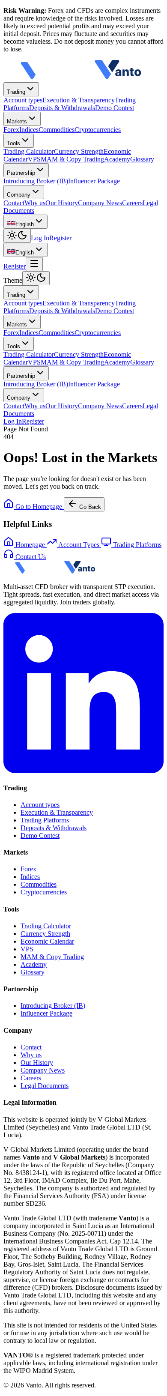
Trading (16, 92)
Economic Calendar (47, 941)
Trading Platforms (45, 820)
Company (18, 194)
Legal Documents (45, 1085)
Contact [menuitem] (13, 202)
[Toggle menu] (34, 264)
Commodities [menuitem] (57, 129)
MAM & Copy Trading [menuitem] (72, 159)
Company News (100, 406)
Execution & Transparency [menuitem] (78, 100)
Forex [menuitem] (11, 129)
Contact (13, 406)
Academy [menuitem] (117, 159)
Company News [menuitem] (100, 202)
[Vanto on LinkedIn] (83, 770)
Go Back (90, 507)
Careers (132, 406)
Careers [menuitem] (132, 202)
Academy (117, 362)
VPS (34, 362)
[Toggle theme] (17, 236)
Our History (61, 406)
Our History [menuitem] (61, 202)
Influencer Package (94, 384)
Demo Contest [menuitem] (114, 107)
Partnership (21, 173)
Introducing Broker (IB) (35, 384)
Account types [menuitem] (22, 100)
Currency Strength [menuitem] (79, 151)
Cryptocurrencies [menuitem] (98, 129)
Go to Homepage (38, 506)
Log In (40, 238)
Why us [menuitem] (34, 202)
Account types (22, 303)
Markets (17, 121)
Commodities (57, 332)
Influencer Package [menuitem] (94, 181)
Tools (13, 143)
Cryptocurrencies (98, 332)
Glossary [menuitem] (142, 159)
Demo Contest (114, 310)
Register (60, 238)
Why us (34, 406)
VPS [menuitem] (34, 159)
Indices (29, 332)
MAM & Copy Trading (72, 362)
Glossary (142, 362)
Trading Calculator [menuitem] (28, 151)
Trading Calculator (28, 354)
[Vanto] (80, 78)
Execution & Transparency (78, 303)
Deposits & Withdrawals (62, 310)
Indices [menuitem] (29, 129)
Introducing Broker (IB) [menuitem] (35, 181)
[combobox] (25, 222)
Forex (11, 332)
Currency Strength (79, 354)
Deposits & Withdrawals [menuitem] (62, 107)
